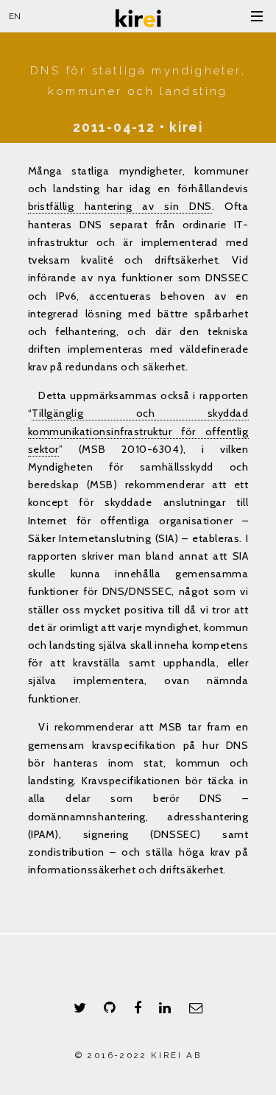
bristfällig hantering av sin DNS (120, 206)
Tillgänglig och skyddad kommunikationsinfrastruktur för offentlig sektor (138, 430)
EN (15, 16)
